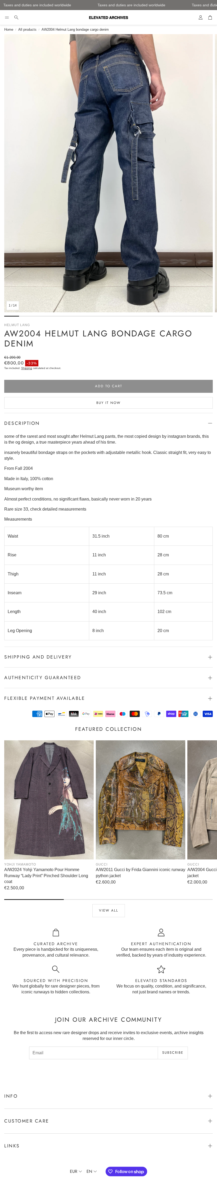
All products (27, 29)
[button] (7, 17)
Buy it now (108, 402)
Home (8, 29)
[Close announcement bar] (212, 4)
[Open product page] (49, 800)
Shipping (26, 368)
